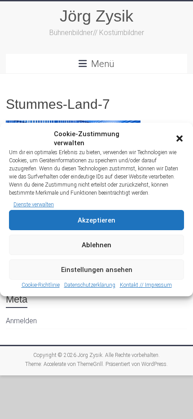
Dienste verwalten (33, 204)
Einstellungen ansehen (96, 270)
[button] (179, 138)
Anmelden (21, 320)
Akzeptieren (96, 220)
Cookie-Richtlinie (41, 285)
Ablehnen (96, 245)
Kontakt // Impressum (146, 285)
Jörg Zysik (96, 16)
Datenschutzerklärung (89, 285)
